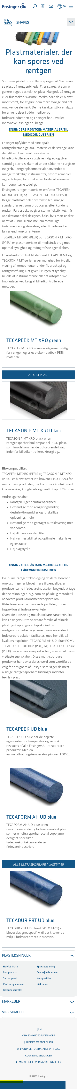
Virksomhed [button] (13, 1012)
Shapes (22, 22)
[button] (71, 6)
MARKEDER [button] (11, 1002)
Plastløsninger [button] (16, 956)
